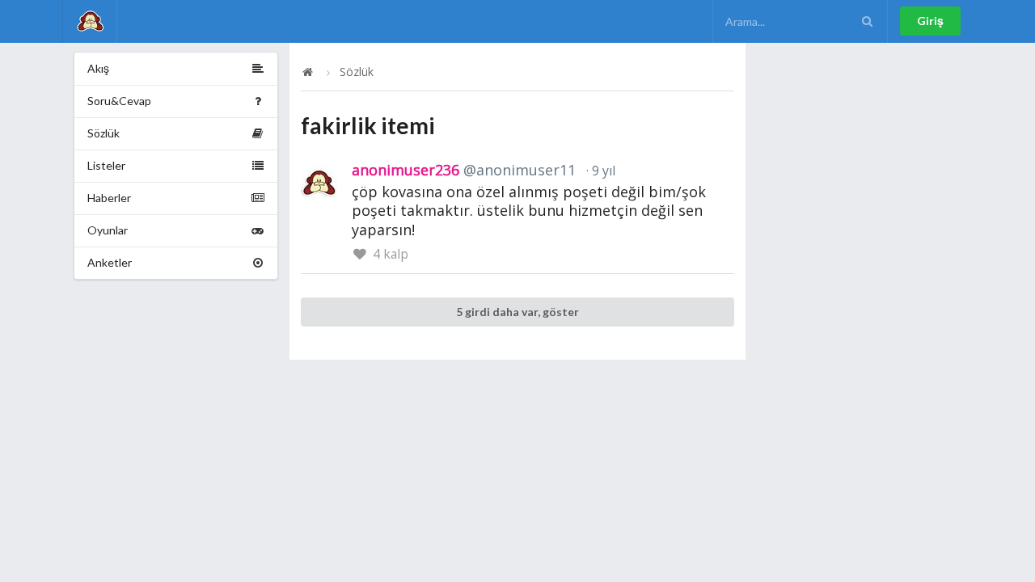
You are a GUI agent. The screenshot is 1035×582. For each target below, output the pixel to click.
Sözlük (103, 133)
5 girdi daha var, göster (517, 311)
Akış (98, 68)
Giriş (930, 20)
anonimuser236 (464, 169)
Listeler (106, 165)
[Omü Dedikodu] (89, 21)
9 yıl (602, 171)
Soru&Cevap (119, 101)
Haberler (109, 198)
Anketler (109, 262)
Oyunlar (107, 230)
